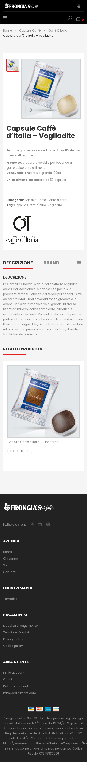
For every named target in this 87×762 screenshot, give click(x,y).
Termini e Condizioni (18, 632)
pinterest (48, 524)
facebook (31, 524)
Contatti (9, 572)
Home (7, 30)
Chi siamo (10, 558)
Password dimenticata (19, 693)
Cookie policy (13, 646)
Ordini (7, 679)
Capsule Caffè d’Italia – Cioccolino (32, 442)
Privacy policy (13, 639)
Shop (7, 565)
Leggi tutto (19, 451)
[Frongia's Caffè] (26, 5)
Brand (51, 263)
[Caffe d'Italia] (22, 230)
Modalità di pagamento (20, 626)
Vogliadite (55, 205)
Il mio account (13, 673)
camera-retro (39, 524)
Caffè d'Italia (57, 30)
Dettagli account (15, 686)
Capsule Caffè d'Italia (30, 205)
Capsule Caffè (30, 30)
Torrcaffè (10, 599)
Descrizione (18, 263)
